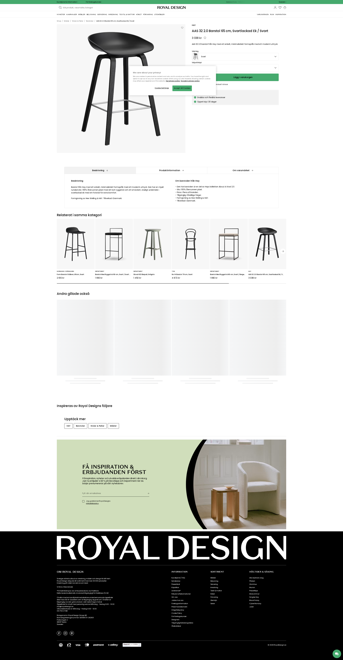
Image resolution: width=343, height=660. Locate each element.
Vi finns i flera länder (65, 587)
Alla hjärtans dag (256, 578)
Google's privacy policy (190, 81)
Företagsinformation (180, 603)
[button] (282, 2)
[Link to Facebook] (59, 633)
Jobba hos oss (177, 600)
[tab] (100, 170)
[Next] (283, 251)
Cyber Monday (255, 603)
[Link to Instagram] (65, 633)
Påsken (252, 581)
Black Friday (254, 600)
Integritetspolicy (178, 610)
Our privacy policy (173, 81)
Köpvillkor (175, 587)
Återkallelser (176, 626)
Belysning (214, 581)
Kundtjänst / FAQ (178, 578)
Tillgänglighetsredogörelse (182, 623)
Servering (214, 584)
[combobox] (282, 2)
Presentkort (176, 584)
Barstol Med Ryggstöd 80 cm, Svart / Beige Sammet (229, 274)
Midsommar (254, 594)
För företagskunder (179, 616)
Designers (175, 619)
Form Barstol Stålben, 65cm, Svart (70, 274)
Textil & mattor (216, 591)
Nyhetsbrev (176, 581)
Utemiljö (213, 600)
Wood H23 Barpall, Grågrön (144, 274)
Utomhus (253, 584)
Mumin (252, 587)
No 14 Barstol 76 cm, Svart (182, 274)
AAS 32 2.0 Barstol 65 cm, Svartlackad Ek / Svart (267, 274)
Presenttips (253, 591)
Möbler (213, 578)
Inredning (214, 587)
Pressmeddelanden (179, 607)
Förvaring (214, 597)
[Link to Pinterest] (72, 633)
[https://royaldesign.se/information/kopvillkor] (131, 645)
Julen (251, 607)
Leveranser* (176, 591)
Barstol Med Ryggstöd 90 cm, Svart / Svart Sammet (114, 274)
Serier (212, 603)
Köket (212, 594)
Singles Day (254, 597)
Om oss (175, 597)
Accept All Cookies (182, 88)
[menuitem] (61, 14)
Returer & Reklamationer (181, 594)
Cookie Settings (162, 88)
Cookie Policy (177, 613)
